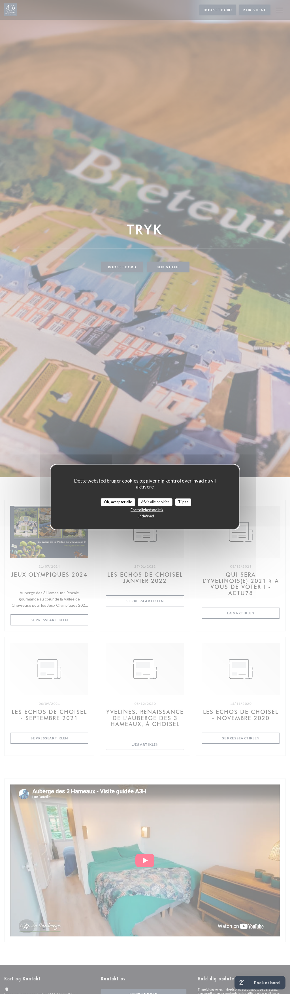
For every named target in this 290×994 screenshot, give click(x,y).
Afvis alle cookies (155, 502)
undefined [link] (146, 516)
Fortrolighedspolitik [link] (147, 509)
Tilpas (183, 502)
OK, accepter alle (118, 502)
